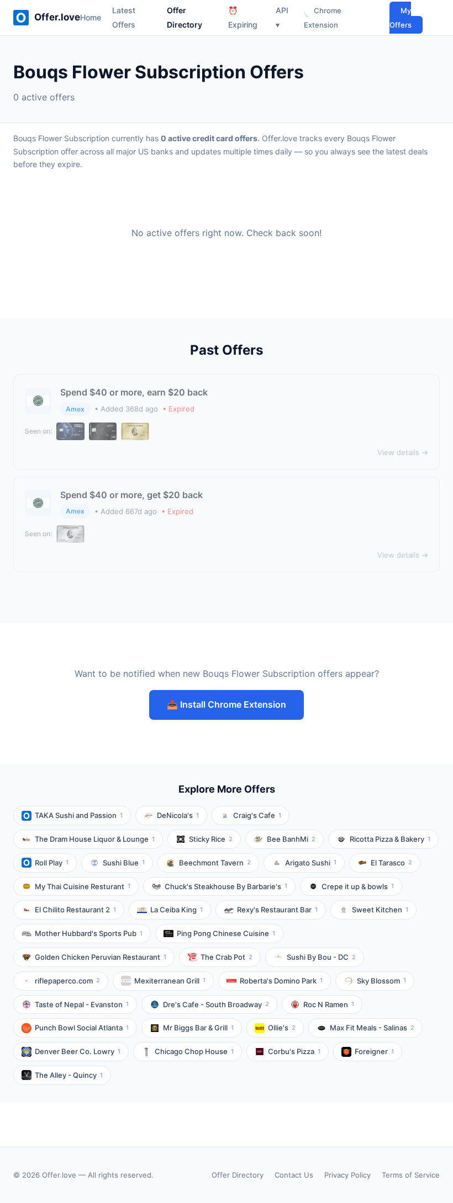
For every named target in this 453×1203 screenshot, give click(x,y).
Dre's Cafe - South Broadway (216, 1004)
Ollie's (282, 1027)
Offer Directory (238, 1174)
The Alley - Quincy (69, 1075)
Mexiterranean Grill (170, 980)
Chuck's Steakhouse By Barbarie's (226, 886)
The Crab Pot (226, 957)
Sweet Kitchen (380, 909)
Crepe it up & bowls (358, 886)
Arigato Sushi (310, 862)
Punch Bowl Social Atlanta (82, 1027)
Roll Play (52, 862)
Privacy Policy (347, 1174)
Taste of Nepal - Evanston (82, 1004)
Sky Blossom (381, 980)
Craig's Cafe (257, 815)
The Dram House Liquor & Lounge (95, 839)
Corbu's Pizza (294, 1051)
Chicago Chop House (194, 1051)
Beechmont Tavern (215, 862)
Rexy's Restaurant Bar (277, 909)
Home (90, 17)
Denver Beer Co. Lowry (77, 1051)
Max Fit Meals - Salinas (372, 1027)
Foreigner (374, 1051)
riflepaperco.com (67, 980)
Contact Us (294, 1174)
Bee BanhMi (291, 839)
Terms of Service (411, 1174)
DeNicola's (178, 815)
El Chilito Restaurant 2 (75, 909)
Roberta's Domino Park (281, 980)
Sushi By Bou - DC (321, 957)
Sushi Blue (124, 862)
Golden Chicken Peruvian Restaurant (100, 957)
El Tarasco (391, 862)
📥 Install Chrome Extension (226, 704)
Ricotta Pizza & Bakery (390, 839)
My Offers (400, 17)
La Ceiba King (176, 909)
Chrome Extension (322, 17)
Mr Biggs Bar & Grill (198, 1027)
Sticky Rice (211, 839)
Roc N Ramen (328, 1004)
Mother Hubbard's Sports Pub (89, 933)
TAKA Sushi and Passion (79, 815)
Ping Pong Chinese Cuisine (226, 933)
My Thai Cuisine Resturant (82, 886)
